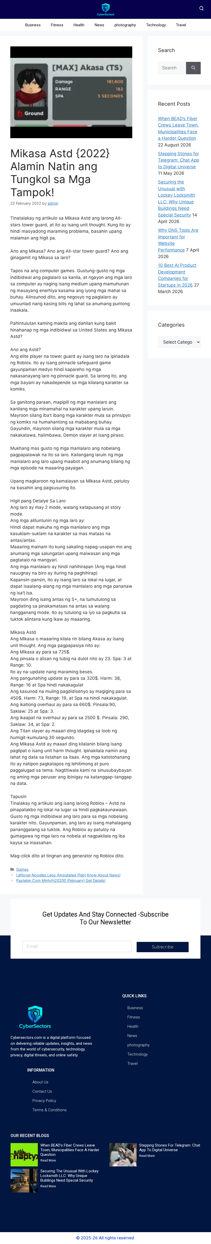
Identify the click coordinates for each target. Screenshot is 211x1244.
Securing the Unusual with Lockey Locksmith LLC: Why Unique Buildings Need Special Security (69, 1176)
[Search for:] (172, 68)
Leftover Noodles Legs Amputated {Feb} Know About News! (68, 875)
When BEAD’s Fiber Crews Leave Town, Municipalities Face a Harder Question (69, 1150)
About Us (40, 1082)
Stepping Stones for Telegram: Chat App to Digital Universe (178, 160)
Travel (181, 25)
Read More (48, 1160)
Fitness (57, 25)
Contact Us (42, 1091)
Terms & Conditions (49, 1110)
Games (22, 869)
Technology (156, 25)
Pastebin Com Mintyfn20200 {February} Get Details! (61, 880)
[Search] (193, 68)
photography (125, 25)
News (99, 25)
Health (79, 25)
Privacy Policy (44, 1100)
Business (33, 25)
